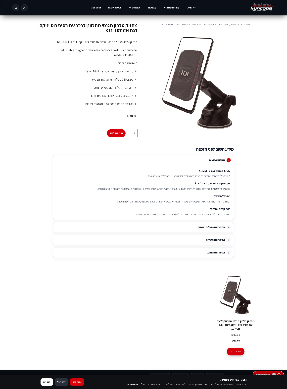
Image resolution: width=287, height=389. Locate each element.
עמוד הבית (245, 24)
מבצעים (152, 7)
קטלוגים (136, 7)
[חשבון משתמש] (24, 7)
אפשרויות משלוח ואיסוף (211, 227)
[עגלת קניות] (15, 7)
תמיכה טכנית (114, 7)
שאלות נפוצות (217, 160)
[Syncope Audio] (250, 7)
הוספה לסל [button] (236, 351)
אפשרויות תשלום (215, 240)
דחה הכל (61, 382)
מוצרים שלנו (173, 7)
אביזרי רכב (235, 24)
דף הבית (192, 7)
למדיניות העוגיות (134, 384)
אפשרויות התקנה (215, 252)
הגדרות (46, 382)
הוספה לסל (116, 133)
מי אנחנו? (96, 7)
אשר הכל (77, 382)
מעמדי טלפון (224, 24)
